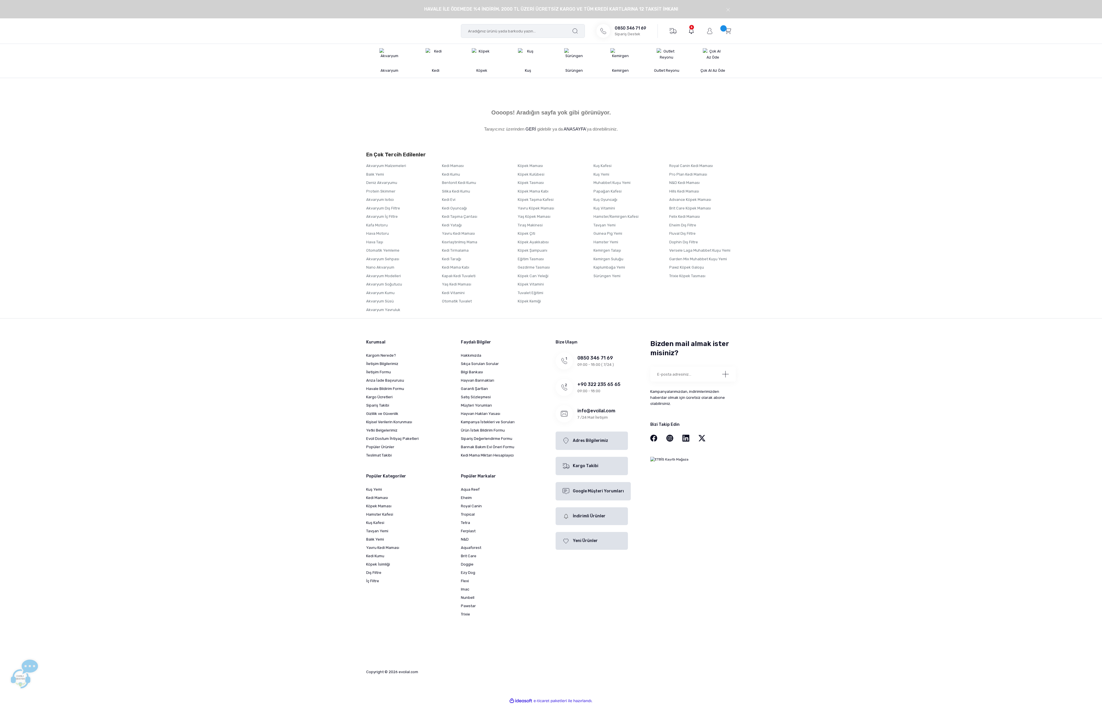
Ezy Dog (468, 572)
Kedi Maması (453, 166)
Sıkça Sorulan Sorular (480, 364)
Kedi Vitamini (453, 293)
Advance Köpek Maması (690, 199)
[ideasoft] (520, 701)
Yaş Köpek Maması (534, 216)
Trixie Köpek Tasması (687, 276)
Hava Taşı (374, 242)
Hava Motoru (377, 233)
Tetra (465, 523)
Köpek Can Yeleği (533, 276)
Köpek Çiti (526, 233)
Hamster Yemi (605, 242)
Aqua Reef (470, 489)
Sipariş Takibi (377, 405)
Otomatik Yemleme (382, 250)
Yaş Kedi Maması (456, 284)
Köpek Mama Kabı (533, 191)
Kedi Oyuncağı (454, 208)
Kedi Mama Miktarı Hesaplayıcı (487, 455)
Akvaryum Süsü (380, 301)
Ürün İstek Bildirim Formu (483, 430)
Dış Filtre (373, 572)
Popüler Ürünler (380, 447)
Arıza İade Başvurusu (385, 380)
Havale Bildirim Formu (385, 389)
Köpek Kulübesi (531, 174)
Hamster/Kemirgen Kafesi (616, 216)
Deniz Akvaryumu (381, 182)
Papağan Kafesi (607, 191)
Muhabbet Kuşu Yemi (611, 182)
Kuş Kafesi (602, 166)
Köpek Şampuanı (532, 250)
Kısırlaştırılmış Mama (459, 242)
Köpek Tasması (531, 182)
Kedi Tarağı (451, 259)
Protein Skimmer (380, 191)
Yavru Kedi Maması (458, 233)
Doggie (467, 564)
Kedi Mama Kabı (455, 267)
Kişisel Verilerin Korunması (389, 422)
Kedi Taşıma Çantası (459, 216)
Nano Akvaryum (380, 267)
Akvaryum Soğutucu (384, 284)
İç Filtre (372, 581)
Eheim (466, 498)
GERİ (530, 129)
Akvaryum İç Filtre (382, 216)
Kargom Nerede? (381, 355)
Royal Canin (471, 506)
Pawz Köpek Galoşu (686, 267)
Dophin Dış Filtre (683, 242)
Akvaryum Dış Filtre (383, 208)
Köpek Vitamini (531, 284)
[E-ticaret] (550, 701)
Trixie (465, 614)
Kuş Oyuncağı (605, 199)
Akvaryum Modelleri (383, 276)
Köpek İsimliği (378, 564)
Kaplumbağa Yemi (609, 267)
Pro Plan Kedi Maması (688, 174)
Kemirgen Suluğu (608, 259)
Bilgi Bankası (472, 372)
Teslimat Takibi (379, 455)
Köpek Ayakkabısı (533, 242)
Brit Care (468, 556)
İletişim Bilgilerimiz (382, 364)
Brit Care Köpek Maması (690, 208)
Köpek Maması (530, 166)
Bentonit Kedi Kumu (459, 182)
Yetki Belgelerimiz (381, 430)
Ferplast (468, 531)
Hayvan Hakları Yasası (480, 413)
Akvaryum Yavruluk (383, 310)
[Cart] (728, 31)
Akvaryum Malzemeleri (386, 166)
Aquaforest (471, 547)
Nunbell (467, 597)
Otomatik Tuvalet (457, 301)
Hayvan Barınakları (477, 380)
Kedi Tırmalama (455, 250)
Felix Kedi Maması (684, 216)
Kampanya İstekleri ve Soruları (488, 422)
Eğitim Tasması (531, 259)
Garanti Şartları (474, 389)
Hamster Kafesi (379, 514)
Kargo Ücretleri (379, 397)
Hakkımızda (471, 355)
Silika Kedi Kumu (456, 191)
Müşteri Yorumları (476, 405)
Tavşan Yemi (604, 225)
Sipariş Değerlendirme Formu (486, 438)
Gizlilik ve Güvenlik (382, 413)
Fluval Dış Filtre (682, 233)
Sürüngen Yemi (606, 276)
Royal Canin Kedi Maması (691, 166)
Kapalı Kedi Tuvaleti (459, 276)
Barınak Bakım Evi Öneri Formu (487, 447)
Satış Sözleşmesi (476, 397)
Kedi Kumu (451, 174)
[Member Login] (709, 31)
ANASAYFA (575, 129)
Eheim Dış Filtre (682, 225)
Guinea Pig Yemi (607, 233)
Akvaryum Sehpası (382, 259)
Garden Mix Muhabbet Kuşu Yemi (698, 259)
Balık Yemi (375, 174)
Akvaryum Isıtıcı (380, 199)
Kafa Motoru (377, 225)
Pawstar (468, 606)
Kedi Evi (448, 199)
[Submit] (725, 374)
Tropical (468, 514)
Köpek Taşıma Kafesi (536, 199)
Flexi (465, 581)
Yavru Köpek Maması (536, 208)
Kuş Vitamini (604, 208)
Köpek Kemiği (529, 301)
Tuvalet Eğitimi (530, 293)
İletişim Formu (378, 372)
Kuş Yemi (601, 174)
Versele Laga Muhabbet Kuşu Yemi (699, 250)
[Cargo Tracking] (672, 31)
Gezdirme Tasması (534, 267)
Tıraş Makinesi (530, 225)
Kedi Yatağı (452, 225)
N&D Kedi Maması (684, 182)
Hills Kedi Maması (684, 191)
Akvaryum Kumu (380, 293)
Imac (465, 589)
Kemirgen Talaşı (607, 250)
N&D (465, 539)
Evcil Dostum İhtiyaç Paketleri (392, 438)
